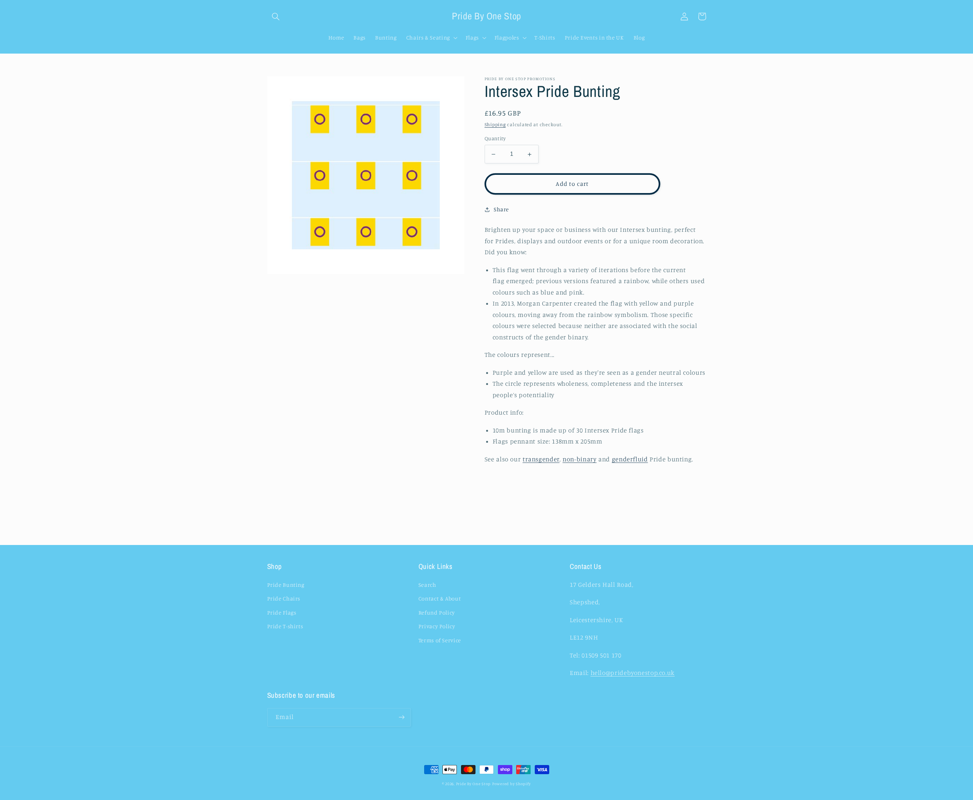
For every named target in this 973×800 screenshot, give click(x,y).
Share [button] (501, 209)
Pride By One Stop (473, 783)
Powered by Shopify (511, 783)
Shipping (495, 124)
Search (427, 584)
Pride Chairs (284, 598)
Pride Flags (281, 612)
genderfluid (630, 459)
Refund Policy (436, 612)
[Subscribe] (401, 717)
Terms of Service (439, 640)
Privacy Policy (436, 626)
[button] (276, 16)
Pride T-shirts (285, 626)
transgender (541, 459)
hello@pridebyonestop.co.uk (633, 672)
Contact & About (439, 598)
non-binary (579, 459)
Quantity (495, 139)
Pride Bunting (285, 584)
